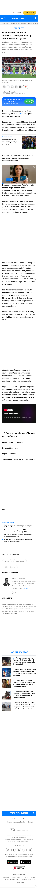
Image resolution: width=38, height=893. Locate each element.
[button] (4, 87)
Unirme (27, 101)
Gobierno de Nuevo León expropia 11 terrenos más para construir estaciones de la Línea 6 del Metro (24, 695)
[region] (19, 5)
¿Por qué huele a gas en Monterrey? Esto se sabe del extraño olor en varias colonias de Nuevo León (24, 661)
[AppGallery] (19, 868)
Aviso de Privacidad (14, 819)
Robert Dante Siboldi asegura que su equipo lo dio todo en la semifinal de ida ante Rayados (11, 142)
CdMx (13, 13)
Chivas (20, 114)
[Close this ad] (36, 886)
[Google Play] (12, 862)
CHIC (26, 877)
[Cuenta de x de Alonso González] (14, 592)
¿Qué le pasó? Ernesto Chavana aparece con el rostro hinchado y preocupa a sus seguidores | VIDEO (24, 683)
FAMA (33, 877)
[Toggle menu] (2, 18)
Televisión (31, 23)
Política (24, 23)
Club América (20, 561)
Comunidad (13, 23)
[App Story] (25, 862)
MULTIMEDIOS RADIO (27, 880)
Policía (20, 23)
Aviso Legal (26, 819)
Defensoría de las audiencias (16, 822)
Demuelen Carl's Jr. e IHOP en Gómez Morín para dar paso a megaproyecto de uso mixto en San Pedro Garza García (24, 706)
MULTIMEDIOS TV (11, 880)
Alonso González (9, 92)
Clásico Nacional (10, 567)
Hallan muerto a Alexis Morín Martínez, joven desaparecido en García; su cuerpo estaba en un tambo (24, 672)
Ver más (25, 588)
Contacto (31, 822)
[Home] (19, 18)
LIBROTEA (20, 882)
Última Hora (5, 23)
